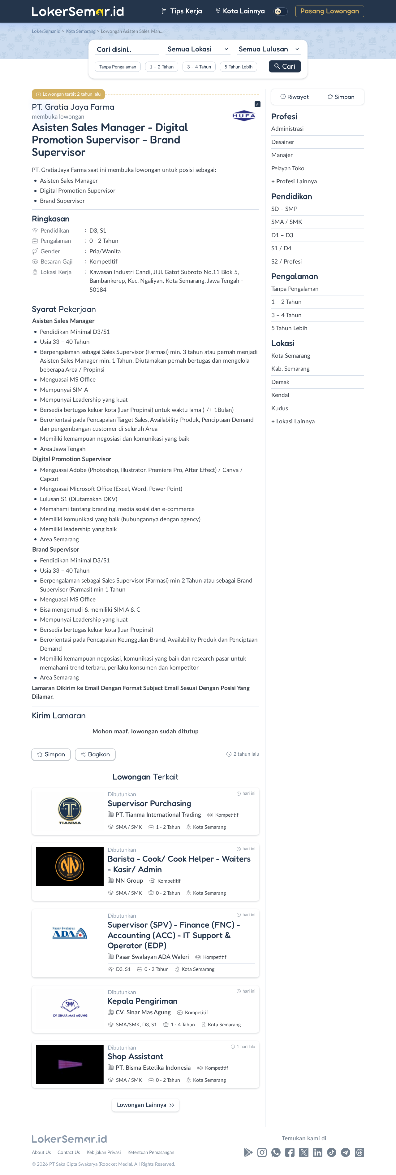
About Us (41, 1152)
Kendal (280, 395)
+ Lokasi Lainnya (293, 422)
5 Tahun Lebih (238, 66)
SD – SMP (284, 209)
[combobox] (198, 49)
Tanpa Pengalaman (117, 66)
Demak (280, 382)
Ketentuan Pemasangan (150, 1152)
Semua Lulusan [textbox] (263, 49)
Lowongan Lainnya (141, 1105)
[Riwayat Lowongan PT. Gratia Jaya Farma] (244, 127)
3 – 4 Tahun (199, 66)
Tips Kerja (185, 11)
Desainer (282, 142)
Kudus (279, 409)
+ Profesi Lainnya (294, 182)
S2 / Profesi (286, 262)
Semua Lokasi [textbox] (189, 49)
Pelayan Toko (287, 169)
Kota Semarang (290, 356)
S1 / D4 (281, 248)
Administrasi (287, 129)
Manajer (282, 155)
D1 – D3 (282, 235)
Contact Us (69, 1152)
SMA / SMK (286, 222)
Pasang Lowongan (329, 11)
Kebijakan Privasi (104, 1152)
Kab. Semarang (290, 369)
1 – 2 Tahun (162, 66)
